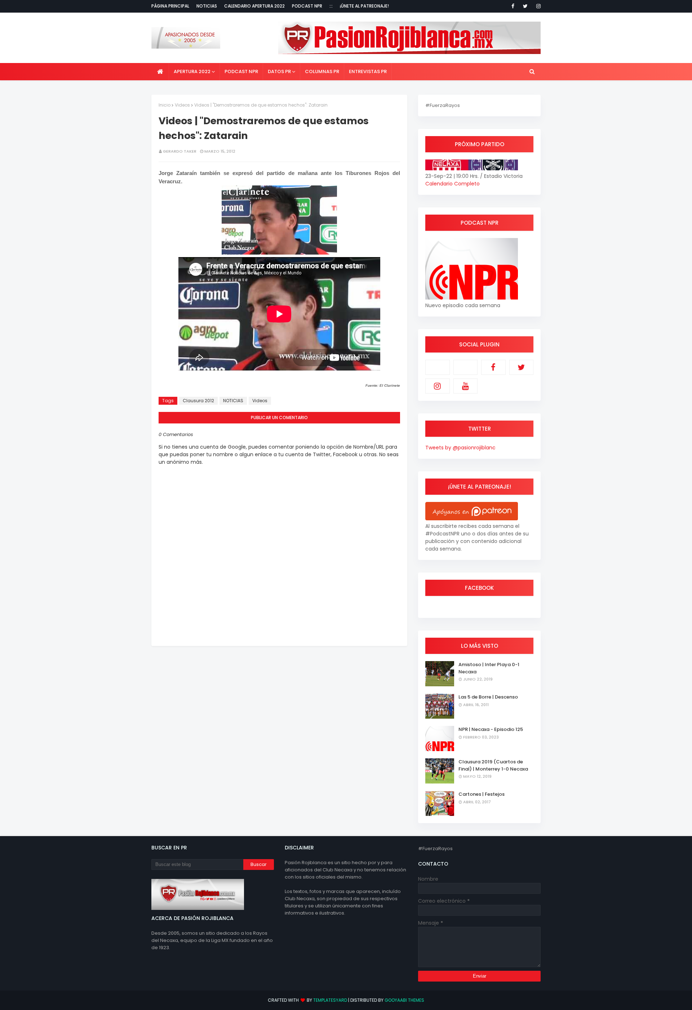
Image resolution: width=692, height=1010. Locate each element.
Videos (182, 105)
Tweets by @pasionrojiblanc (460, 447)
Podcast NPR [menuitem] (241, 71)
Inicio (164, 105)
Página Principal (170, 6)
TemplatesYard (330, 1000)
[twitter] (525, 6)
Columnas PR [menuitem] (322, 71)
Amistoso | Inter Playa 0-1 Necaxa (488, 668)
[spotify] (465, 367)
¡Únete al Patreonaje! (364, 6)
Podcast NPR (307, 6)
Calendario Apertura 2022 (254, 6)
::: (331, 6)
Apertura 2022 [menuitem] (192, 71)
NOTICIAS (233, 401)
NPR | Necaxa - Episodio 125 (490, 729)
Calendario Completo (452, 183)
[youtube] (465, 386)
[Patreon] (437, 367)
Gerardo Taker (179, 151)
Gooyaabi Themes (404, 1000)
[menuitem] (160, 71)
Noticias (206, 6)
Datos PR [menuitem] (279, 71)
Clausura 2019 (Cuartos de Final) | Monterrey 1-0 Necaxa (493, 765)
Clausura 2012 (198, 401)
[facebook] (513, 6)
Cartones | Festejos (481, 794)
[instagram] (537, 6)
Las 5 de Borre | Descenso (488, 696)
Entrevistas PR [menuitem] (368, 71)
